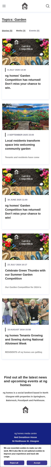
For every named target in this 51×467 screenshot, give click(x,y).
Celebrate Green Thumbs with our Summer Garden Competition (25, 274)
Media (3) (20, 30)
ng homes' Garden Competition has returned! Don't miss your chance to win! (23, 211)
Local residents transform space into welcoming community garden (22, 144)
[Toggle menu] (4, 6)
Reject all (14, 463)
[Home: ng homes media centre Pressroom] (25, 6)
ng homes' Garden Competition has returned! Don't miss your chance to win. (23, 81)
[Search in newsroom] (48, 6)
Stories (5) (7, 30)
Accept (37, 463)
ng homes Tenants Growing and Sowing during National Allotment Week (24, 339)
